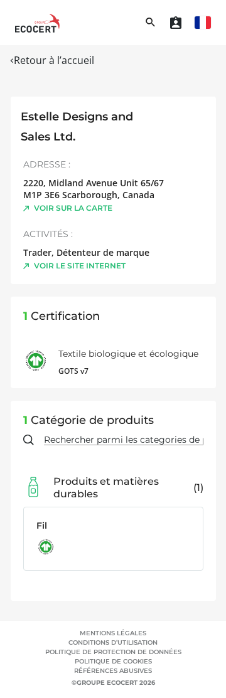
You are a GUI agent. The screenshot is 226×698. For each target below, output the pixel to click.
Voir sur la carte (73, 208)
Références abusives (113, 671)
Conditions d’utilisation (113, 642)
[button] (203, 22)
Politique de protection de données (113, 652)
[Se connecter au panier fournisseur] (176, 22)
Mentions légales (113, 633)
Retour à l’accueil (54, 60)
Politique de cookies (113, 661)
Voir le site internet (80, 265)
